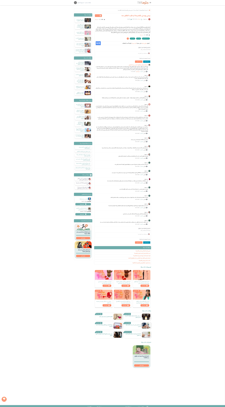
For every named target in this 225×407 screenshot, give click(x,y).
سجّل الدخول (147, 61)
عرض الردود (138, 71)
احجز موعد (82, 204)
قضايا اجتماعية (98, 271)
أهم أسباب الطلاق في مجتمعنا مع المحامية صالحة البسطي (104, 282)
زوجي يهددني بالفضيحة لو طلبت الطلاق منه (125, 10)
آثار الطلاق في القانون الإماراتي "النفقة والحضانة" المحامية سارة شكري (123, 282)
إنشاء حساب (88, 3)
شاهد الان (144, 286)
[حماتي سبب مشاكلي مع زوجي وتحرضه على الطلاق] (103, 295)
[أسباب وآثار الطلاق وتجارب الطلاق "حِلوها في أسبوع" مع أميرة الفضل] (141, 295)
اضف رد (141, 71)
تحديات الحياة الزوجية (143, 10)
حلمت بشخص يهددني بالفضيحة (144, 260)
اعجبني (144, 71)
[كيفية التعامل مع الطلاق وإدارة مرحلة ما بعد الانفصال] (117, 326)
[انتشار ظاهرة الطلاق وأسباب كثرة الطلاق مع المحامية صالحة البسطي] (141, 275)
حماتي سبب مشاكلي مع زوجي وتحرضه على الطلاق (103, 302)
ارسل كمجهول (138, 61)
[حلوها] (150, 2)
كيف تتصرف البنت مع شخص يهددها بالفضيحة (141, 256)
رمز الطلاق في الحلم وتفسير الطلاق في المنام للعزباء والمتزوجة (123, 302)
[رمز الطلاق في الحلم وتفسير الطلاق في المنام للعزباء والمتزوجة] (122, 295)
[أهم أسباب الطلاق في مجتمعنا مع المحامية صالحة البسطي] (103, 275)
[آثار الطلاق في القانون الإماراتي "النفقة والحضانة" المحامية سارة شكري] (122, 275)
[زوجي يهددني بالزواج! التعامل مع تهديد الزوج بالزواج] (117, 335)
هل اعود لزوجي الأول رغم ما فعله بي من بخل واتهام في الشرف (139, 258)
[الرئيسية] (149, 10)
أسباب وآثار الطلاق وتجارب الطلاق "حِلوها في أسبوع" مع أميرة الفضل (142, 302)
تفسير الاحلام (117, 290)
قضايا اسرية (136, 10)
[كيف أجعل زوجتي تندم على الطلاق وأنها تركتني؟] (146, 326)
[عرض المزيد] (128, 39)
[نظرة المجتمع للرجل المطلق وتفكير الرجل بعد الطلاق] (146, 335)
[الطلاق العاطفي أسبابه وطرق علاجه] (117, 317)
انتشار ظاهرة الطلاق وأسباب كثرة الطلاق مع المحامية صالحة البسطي (141, 282)
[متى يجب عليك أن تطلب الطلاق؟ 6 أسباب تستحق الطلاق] (146, 317)
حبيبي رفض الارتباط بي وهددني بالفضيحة (143, 251)
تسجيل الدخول (80, 3)
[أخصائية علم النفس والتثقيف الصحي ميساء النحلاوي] (149, 65)
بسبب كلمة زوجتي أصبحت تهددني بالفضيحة (142, 253)
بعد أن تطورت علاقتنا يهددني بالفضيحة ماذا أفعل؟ (141, 263)
